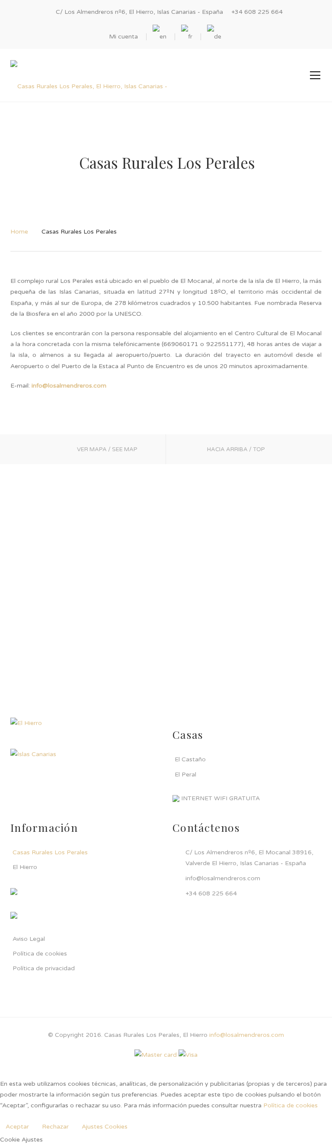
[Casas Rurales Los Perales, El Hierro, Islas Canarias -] (88, 75)
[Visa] (188, 1054)
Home (19, 231)
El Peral (185, 774)
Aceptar (17, 1126)
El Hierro (25, 867)
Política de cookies (40, 953)
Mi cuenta (123, 36)
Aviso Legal (29, 939)
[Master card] (155, 1054)
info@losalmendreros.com (246, 1035)
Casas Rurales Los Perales (50, 852)
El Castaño (190, 759)
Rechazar (55, 1126)
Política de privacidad (44, 968)
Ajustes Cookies (105, 1126)
